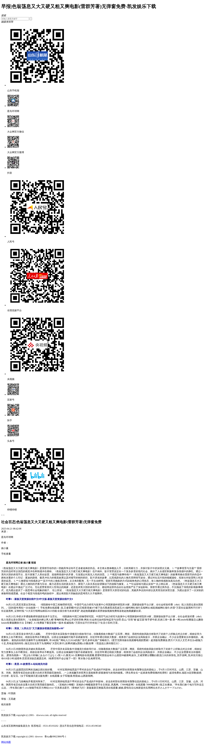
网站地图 (6, 742)
